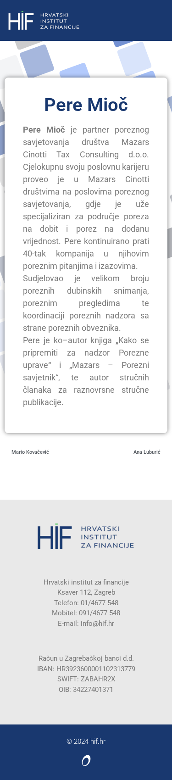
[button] (167, 20)
